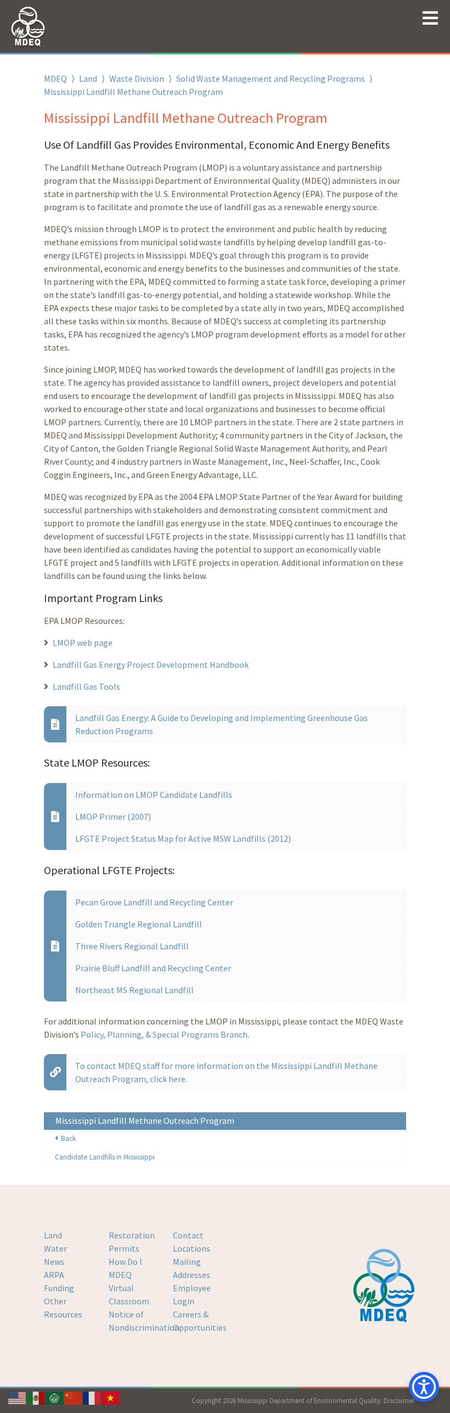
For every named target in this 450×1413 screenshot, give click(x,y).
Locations (191, 1248)
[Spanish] (36, 1397)
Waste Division (136, 78)
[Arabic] (55, 1397)
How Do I (125, 1261)
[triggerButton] (424, 1387)
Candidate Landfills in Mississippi (105, 1157)
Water (55, 1248)
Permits (124, 1248)
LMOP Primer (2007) (113, 816)
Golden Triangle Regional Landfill (138, 924)
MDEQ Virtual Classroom (129, 1288)
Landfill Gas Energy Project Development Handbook (151, 664)
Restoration (132, 1235)
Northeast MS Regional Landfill (134, 989)
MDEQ (55, 78)
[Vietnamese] (111, 1397)
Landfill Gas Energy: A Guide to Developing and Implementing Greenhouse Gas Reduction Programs (221, 724)
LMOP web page (83, 642)
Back (67, 1138)
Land (88, 78)
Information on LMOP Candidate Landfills (153, 794)
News (54, 1261)
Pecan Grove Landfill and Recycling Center (154, 902)
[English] (17, 1397)
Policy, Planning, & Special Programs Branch (164, 1034)
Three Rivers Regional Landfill (132, 946)
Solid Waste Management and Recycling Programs (270, 78)
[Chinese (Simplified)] (73, 1397)
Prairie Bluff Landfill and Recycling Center (153, 967)
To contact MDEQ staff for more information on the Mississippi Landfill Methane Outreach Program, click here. (226, 1072)
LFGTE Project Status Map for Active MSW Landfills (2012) (183, 838)
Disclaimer (399, 1400)
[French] (92, 1397)
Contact (188, 1235)
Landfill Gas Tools (86, 686)
